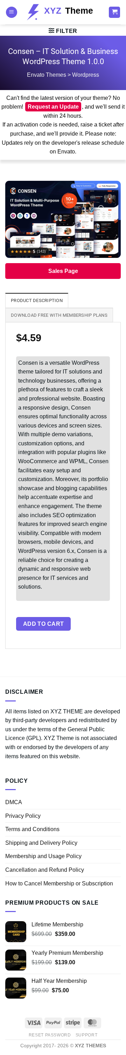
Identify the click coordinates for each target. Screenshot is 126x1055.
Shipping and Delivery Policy (41, 843)
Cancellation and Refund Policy (44, 870)
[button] (11, 12)
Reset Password (50, 1035)
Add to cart (43, 624)
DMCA (13, 802)
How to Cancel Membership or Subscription (59, 883)
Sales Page (63, 271)
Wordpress (85, 75)
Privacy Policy (23, 816)
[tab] (36, 300)
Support (86, 1035)
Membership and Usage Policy (43, 856)
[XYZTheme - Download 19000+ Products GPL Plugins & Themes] (63, 12)
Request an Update (53, 107)
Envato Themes (46, 75)
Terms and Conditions (32, 829)
